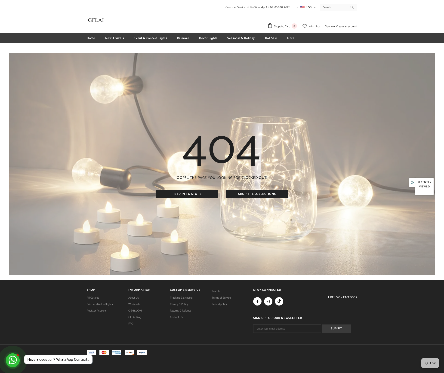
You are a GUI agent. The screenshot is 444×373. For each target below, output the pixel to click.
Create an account (346, 26)
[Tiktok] (279, 301)
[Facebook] (257, 301)
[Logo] (96, 20)
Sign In (329, 26)
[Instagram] (268, 301)
